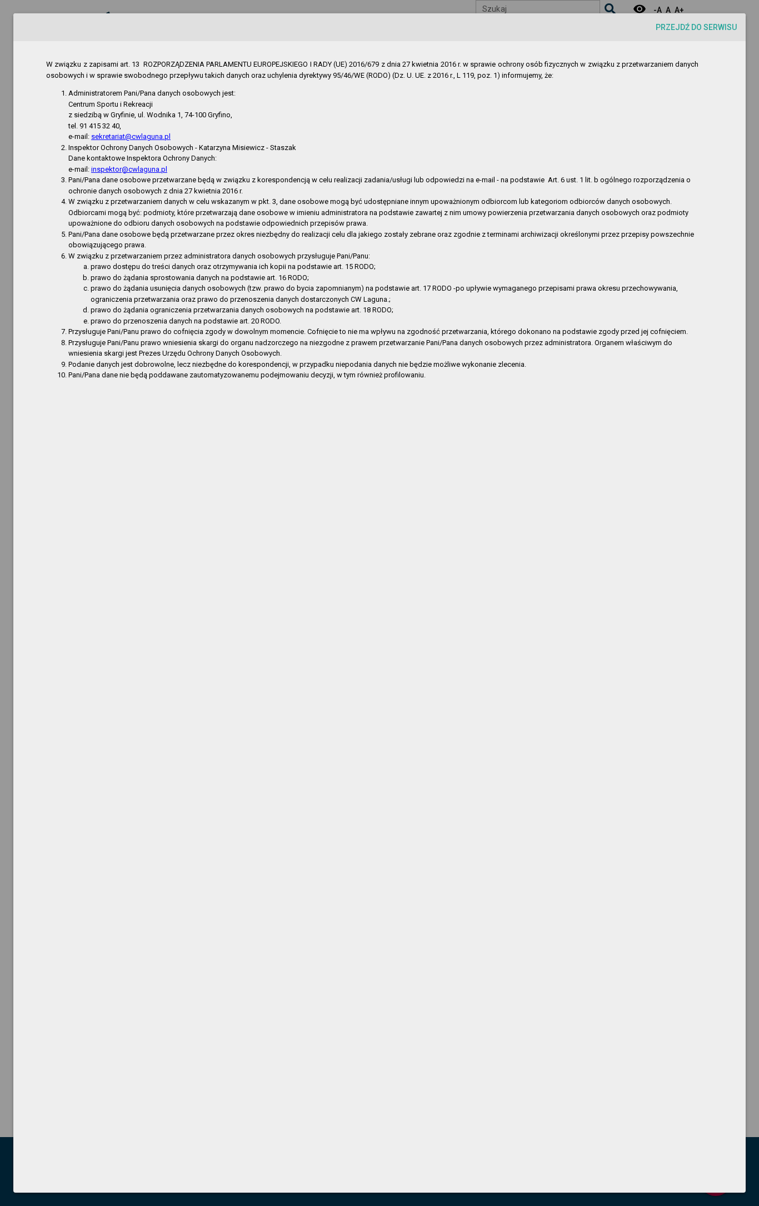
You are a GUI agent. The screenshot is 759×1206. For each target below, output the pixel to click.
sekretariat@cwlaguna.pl (131, 136)
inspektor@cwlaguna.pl (129, 169)
